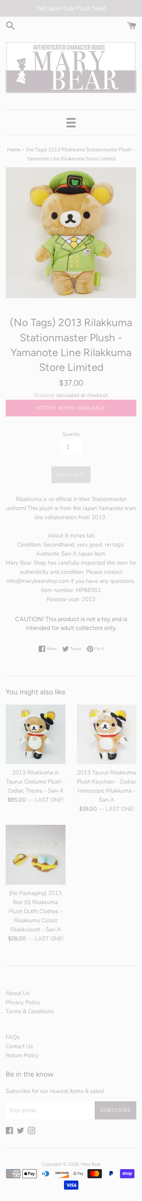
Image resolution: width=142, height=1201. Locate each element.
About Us (18, 993)
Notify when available (71, 408)
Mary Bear (91, 1164)
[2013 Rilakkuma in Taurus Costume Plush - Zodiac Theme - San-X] (36, 735)
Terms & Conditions (30, 1011)
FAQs (12, 1037)
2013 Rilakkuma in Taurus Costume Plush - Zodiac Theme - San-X (35, 781)
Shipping (44, 395)
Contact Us (19, 1046)
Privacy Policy (23, 1002)
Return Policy (22, 1055)
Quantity (71, 434)
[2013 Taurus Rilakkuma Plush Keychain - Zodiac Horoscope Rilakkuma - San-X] (107, 735)
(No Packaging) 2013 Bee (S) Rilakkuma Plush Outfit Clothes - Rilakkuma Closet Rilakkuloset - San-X (35, 911)
